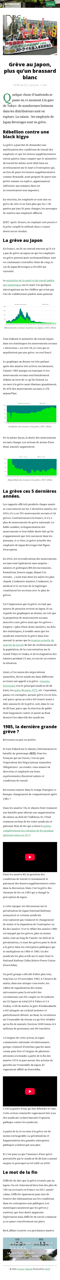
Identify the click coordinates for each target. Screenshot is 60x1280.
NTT (34, 690)
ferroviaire (9, 685)
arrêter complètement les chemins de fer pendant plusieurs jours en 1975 (28, 830)
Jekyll (47, 1269)
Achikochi (12, 4)
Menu (50, 4)
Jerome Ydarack (24, 1269)
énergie (44, 681)
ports (17, 690)
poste (27, 690)
